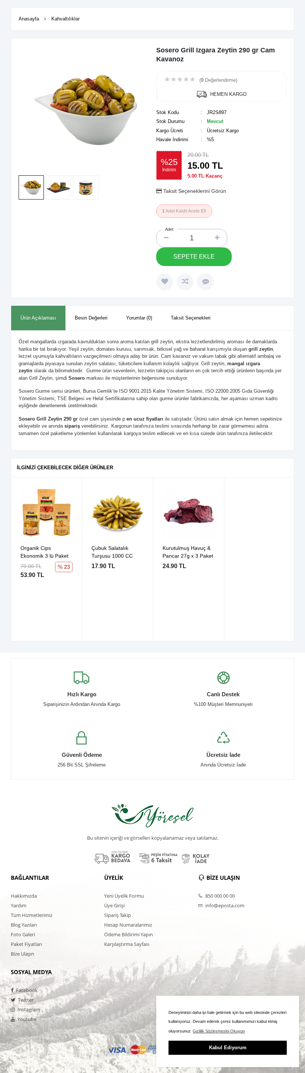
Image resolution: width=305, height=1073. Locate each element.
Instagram (28, 1009)
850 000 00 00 (219, 896)
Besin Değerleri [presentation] (91, 318)
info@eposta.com (224, 905)
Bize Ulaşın (22, 954)
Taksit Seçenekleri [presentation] (191, 318)
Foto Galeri (23, 934)
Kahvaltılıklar (65, 19)
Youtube (26, 1019)
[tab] (38, 318)
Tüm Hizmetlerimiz (31, 915)
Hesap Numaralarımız (128, 925)
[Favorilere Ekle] (164, 281)
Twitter (25, 1000)
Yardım (18, 905)
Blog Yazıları (24, 925)
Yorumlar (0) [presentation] (139, 318)
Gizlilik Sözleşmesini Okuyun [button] (219, 1031)
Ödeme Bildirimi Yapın (128, 934)
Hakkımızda (24, 896)
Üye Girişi (114, 905)
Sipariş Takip (117, 915)
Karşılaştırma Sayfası (126, 944)
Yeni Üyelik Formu (124, 896)
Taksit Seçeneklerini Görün (194, 191)
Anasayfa (29, 19)
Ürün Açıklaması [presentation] (38, 318)
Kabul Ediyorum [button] (228, 1047)
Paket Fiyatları (26, 944)
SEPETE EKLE (194, 256)
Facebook (26, 990)
